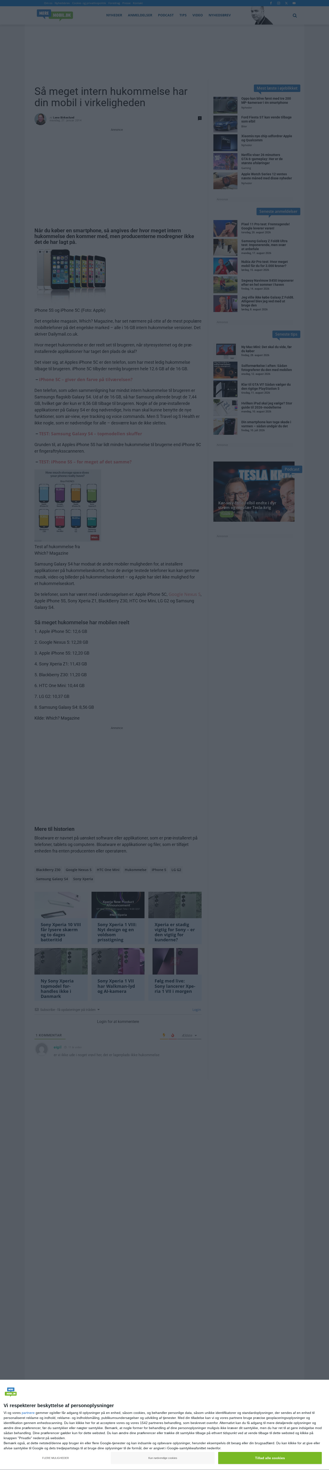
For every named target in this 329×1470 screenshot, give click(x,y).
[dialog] (164, 1425)
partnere (28, 1412)
